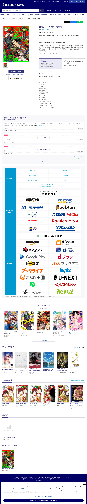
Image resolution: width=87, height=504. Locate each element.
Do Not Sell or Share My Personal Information (61, 478)
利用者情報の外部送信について (43, 480)
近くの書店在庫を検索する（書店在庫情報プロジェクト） (49, 185)
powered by (74, 158)
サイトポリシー (46, 479)
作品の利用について (18, 479)
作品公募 (66, 1)
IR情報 (21, 477)
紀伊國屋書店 (65, 170)
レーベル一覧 (51, 1)
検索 (41, 10)
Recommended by (75, 347)
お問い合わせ (27, 479)
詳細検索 (49, 10)
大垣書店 (32, 170)
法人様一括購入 (56, 477)
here (22, 488)
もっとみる (43, 340)
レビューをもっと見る (78, 156)
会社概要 (17, 477)
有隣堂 (65, 180)
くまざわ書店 (32, 175)
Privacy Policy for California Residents (43, 496)
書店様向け (49, 477)
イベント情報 (67, 10)
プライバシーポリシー (37, 479)
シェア (74, 21)
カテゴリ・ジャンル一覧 (39, 1)
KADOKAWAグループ (67, 477)
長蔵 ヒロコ (45, 29)
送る (81, 21)
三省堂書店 (65, 175)
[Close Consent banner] (84, 483)
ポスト (67, 21)
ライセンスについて (41, 477)
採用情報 (26, 477)
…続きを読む (41, 125)
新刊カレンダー (57, 10)
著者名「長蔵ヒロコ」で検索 (77, 380)
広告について (32, 477)
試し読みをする (17, 71)
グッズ (79, 14)
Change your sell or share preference (41, 492)
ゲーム (74, 14)
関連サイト (58, 1)
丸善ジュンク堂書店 (32, 180)
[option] (9, 430)
